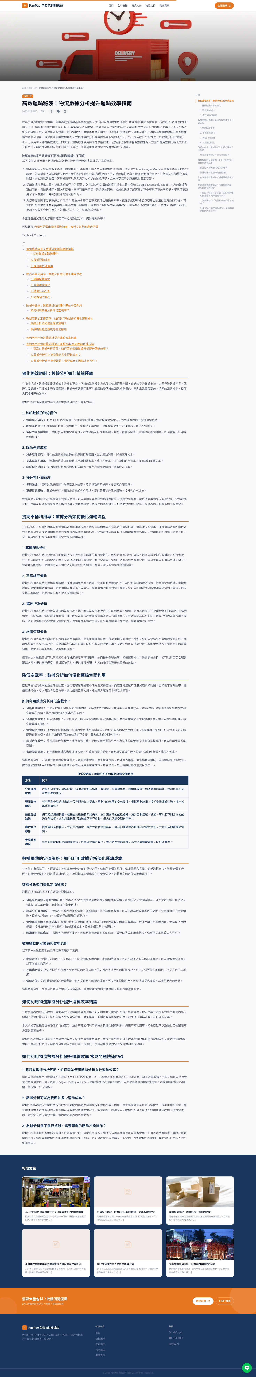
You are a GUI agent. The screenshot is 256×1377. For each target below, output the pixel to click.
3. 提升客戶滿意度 (41, 266)
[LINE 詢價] (247, 1368)
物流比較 (150, 5)
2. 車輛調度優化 (40, 285)
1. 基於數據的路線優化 (44, 253)
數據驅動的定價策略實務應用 (48, 329)
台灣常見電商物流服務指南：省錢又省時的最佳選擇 (66, 226)
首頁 (111, 5)
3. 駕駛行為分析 (40, 291)
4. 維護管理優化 (40, 297)
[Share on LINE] (58, 111)
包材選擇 (122, 5)
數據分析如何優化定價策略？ (48, 323)
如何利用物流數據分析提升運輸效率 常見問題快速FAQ (60, 344)
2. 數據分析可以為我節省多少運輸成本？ (55, 354)
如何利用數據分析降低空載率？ (49, 310)
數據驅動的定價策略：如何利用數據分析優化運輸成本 (59, 318)
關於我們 (174, 1344)
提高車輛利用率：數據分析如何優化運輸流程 (54, 274)
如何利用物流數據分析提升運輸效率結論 (51, 337)
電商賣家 (164, 5)
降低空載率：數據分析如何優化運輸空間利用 (54, 305)
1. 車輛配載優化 (40, 279)
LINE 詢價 (224, 1301)
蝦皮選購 (201, 1301)
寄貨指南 (136, 5)
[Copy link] (65, 111)
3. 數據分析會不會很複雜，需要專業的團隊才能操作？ (64, 361)
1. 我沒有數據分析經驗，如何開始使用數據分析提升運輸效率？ (69, 348)
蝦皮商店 (178, 1332)
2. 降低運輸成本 (40, 259)
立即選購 (222, 5)
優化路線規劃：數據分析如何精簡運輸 (50, 249)
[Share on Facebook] (51, 111)
